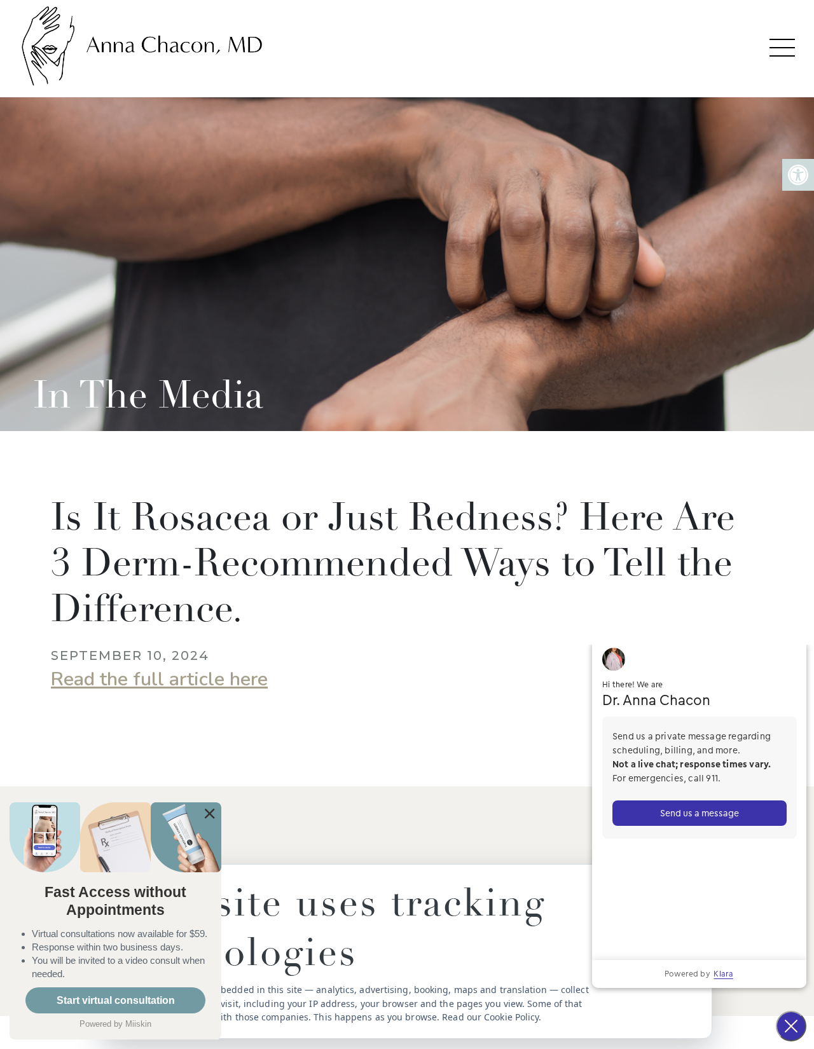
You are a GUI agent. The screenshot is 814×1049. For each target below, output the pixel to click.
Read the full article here (159, 679)
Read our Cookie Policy (490, 1017)
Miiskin (138, 1024)
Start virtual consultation (116, 1000)
